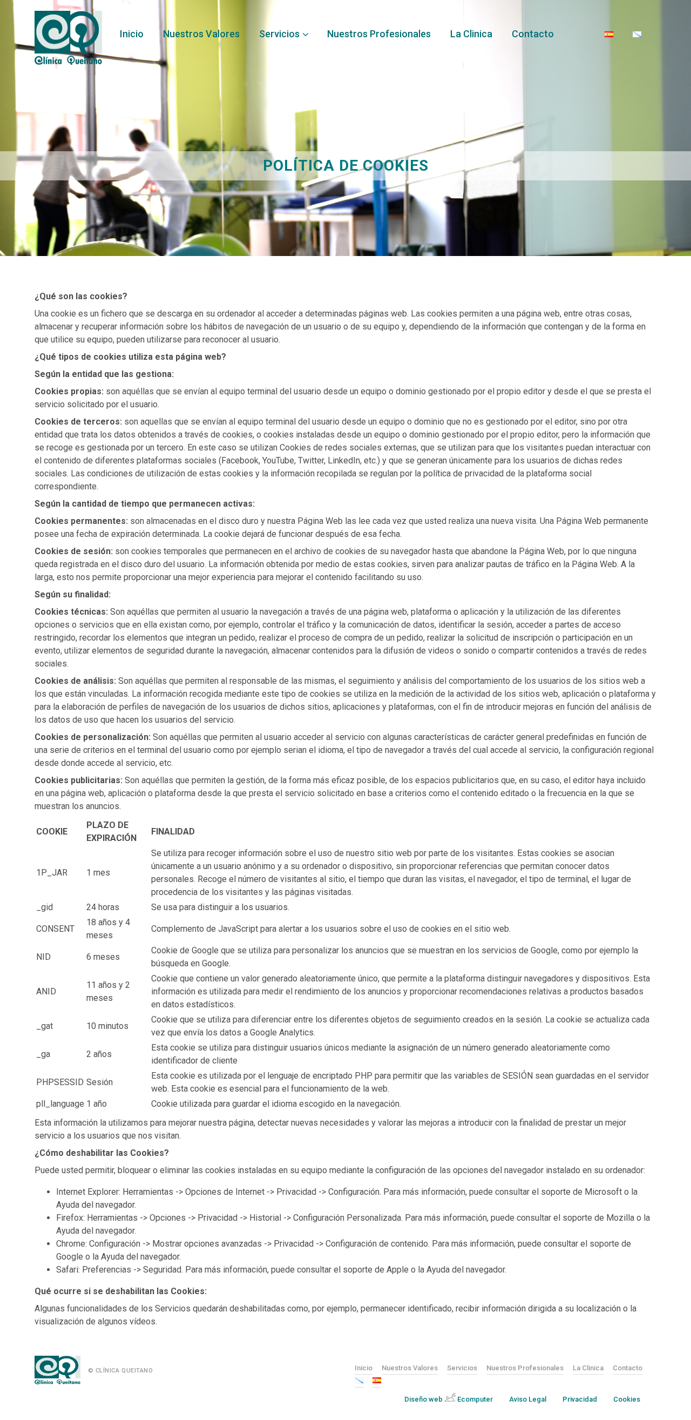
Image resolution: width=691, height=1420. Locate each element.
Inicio (132, 33)
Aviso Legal (527, 1399)
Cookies (626, 1399)
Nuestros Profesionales (379, 33)
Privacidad (580, 1399)
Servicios (279, 33)
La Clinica (471, 33)
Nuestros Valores (201, 33)
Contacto (533, 33)
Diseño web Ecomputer (448, 1399)
